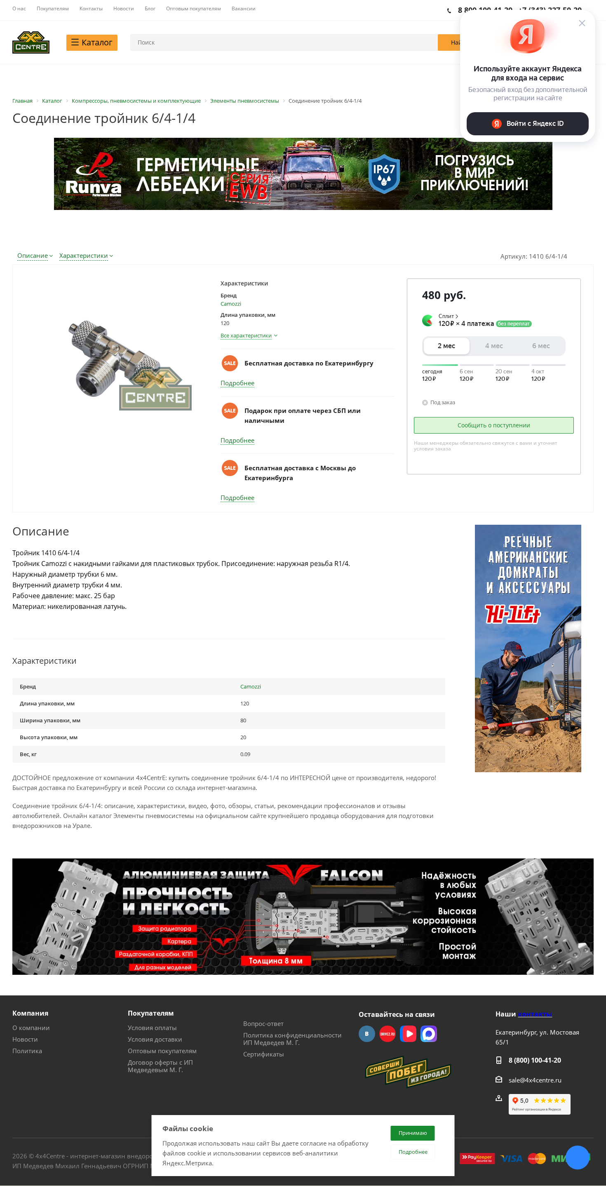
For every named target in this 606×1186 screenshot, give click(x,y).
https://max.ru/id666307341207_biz (428, 1034)
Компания (30, 1013)
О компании (31, 1027)
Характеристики (83, 255)
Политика (27, 1051)
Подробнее (237, 383)
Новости (25, 1039)
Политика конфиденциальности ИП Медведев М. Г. (292, 1039)
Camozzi (231, 303)
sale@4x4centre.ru (535, 1080)
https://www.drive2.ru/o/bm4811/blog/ (387, 1034)
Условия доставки (155, 1039)
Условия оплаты (152, 1027)
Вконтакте (367, 1034)
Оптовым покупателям (162, 1051)
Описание (32, 255)
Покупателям (151, 1013)
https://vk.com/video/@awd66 (408, 1034)
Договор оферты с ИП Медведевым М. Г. (160, 1066)
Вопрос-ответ (263, 1023)
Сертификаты (263, 1054)
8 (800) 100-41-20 (535, 1060)
